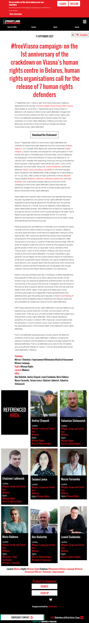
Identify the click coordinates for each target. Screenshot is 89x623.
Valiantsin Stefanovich (54, 179)
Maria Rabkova (62, 376)
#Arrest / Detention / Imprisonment (29, 359)
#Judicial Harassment (64, 359)
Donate (33, 27)
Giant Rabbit (52, 606)
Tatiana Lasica (28, 170)
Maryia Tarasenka (22, 380)
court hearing (65, 296)
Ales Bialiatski (20, 376)
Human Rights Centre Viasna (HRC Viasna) (55, 106)
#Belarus (25, 370)
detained (66, 176)
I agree (62, 4)
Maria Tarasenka (45, 170)
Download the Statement (44, 135)
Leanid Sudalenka (53, 167)
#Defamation (49, 359)
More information (16, 13)
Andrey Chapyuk (33, 376)
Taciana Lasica (36, 380)
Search (77, 27)
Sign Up (44, 593)
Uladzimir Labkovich (35, 179)
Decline (74, 4)
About (55, 27)
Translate (84, 34)
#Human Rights (27, 366)
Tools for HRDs (12, 27)
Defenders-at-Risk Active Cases (65, 617)
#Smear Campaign (22, 363)
